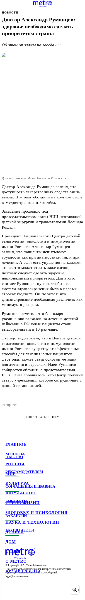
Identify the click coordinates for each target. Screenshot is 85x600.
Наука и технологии (32, 522)
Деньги (14, 532)
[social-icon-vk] (10, 589)
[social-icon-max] (45, 589)
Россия (14, 464)
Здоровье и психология (36, 512)
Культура (17, 483)
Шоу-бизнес (21, 493)
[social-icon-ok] (33, 589)
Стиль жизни (22, 502)
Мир (10, 473)
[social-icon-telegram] (21, 589)
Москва (15, 454)
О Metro (16, 561)
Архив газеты (22, 571)
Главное (16, 444)
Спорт (13, 551)
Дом (10, 541)
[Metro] (42, 3)
